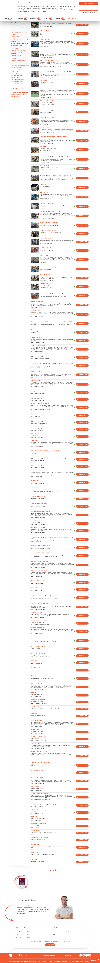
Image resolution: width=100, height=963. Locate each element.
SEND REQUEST (50, 945)
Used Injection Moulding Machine (18, 85)
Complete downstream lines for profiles (19, 43)
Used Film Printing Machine (16, 81)
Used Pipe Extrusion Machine (17, 87)
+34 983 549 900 (67, 955)
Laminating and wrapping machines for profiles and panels (19, 52)
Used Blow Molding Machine (17, 73)
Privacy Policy (57, 961)
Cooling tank (15, 24)
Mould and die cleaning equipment (19, 32)
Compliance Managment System (76, 961)
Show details (71, 18)
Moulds (13, 34)
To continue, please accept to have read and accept (50, 941)
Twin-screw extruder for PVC (18, 67)
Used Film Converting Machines (17, 79)
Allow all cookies (89, 3)
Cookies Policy (88, 961)
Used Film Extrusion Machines (17, 83)
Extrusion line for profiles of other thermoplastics (19, 47)
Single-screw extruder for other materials (19, 57)
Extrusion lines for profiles (16, 45)
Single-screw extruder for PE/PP (19, 60)
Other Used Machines (15, 96)
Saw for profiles (15, 36)
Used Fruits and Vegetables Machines (19, 94)
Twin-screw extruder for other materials (20, 65)
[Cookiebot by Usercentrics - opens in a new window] (9, 19)
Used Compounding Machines (17, 75)
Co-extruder (13, 41)
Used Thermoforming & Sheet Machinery (19, 92)
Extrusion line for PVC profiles (18, 50)
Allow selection (88, 8)
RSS (51, 961)
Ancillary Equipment (15, 22)
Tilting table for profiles (17, 38)
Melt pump (14, 30)
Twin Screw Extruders (15, 63)
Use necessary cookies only (88, 12)
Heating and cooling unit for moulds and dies (20, 28)
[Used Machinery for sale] (18, 955)
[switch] (39, 19)
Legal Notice (64, 961)
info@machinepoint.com (49, 955)
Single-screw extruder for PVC (18, 62)
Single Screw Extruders (16, 55)
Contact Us (94, 961)
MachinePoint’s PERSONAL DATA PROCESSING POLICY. (61, 941)
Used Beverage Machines (16, 71)
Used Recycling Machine (16, 90)
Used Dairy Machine (15, 77)
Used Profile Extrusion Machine (17, 88)
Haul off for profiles (16, 26)
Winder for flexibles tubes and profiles (20, 39)
